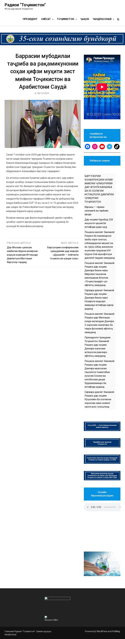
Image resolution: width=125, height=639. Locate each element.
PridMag (116, 631)
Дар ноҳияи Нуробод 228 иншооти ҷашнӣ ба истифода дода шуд (99, 223)
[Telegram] (109, 146)
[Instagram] (95, 146)
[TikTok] (117, 146)
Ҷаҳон (84, 19)
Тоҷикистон (65, 19)
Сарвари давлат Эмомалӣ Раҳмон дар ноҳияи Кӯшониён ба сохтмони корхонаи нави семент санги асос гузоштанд (99, 399)
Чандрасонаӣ (102, 19)
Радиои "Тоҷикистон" (25, 4)
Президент (30, 19)
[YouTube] (102, 146)
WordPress (102, 631)
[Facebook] (87, 146)
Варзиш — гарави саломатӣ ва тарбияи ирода (96, 211)
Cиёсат (46, 19)
